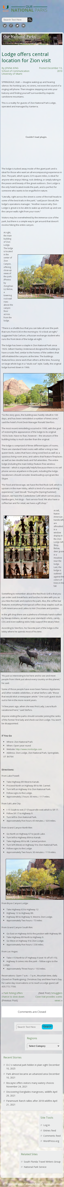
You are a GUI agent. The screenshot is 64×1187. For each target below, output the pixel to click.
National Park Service (35, 1166)
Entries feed (49, 1130)
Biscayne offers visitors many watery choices (30, 1082)
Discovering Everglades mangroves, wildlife (29, 1091)
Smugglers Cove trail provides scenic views (48, 996)
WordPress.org (51, 1141)
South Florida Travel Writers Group (42, 1161)
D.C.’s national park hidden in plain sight (27, 1064)
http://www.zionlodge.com (29, 749)
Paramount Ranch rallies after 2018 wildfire (29, 1100)
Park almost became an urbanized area (27, 1073)
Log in (46, 1125)
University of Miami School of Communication (36, 1183)
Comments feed (52, 1135)
